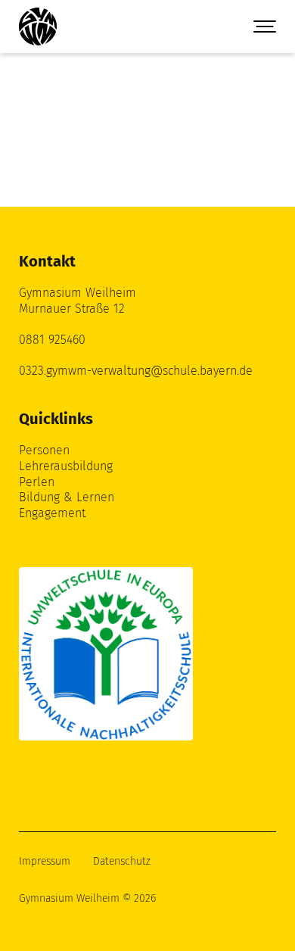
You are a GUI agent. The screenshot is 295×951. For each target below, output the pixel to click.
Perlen (36, 482)
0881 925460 (52, 339)
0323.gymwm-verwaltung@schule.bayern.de (136, 370)
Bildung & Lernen (66, 497)
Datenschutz (122, 861)
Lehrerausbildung (66, 466)
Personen (44, 450)
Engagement (52, 513)
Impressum (44, 861)
